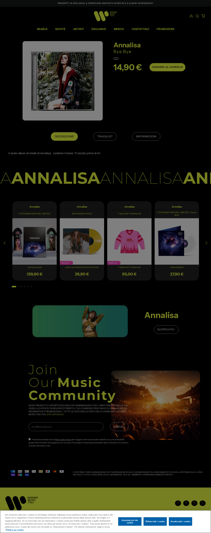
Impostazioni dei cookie (130, 521)
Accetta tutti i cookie (180, 521)
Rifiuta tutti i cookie (155, 521)
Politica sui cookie (14, 530)
